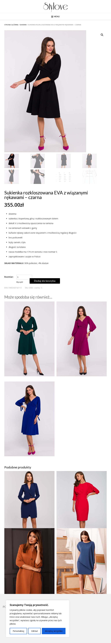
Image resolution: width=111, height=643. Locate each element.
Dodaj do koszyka (45, 280)
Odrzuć (34, 631)
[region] (37, 618)
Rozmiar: (8, 276)
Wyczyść (19, 282)
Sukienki (23, 25)
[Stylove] (55, 6)
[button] (102, 34)
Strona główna (11, 25)
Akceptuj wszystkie (54, 631)
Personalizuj (18, 631)
